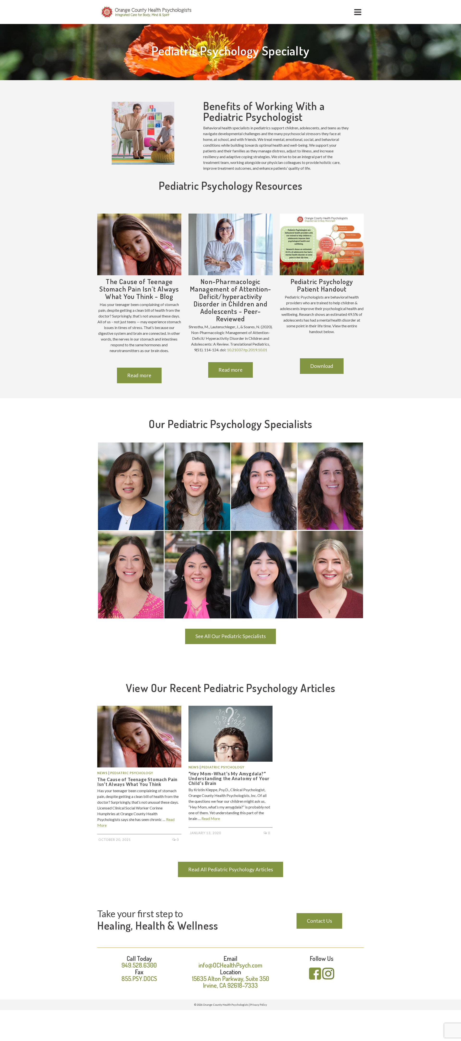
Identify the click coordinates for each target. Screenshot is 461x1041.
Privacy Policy (258, 1004)
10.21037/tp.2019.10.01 (247, 349)
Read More (210, 818)
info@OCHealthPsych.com (230, 965)
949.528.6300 (139, 965)
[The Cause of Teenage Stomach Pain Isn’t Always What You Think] (139, 736)
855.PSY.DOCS (139, 978)
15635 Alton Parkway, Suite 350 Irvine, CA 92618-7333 (230, 982)
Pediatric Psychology (131, 773)
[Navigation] (358, 12)
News (102, 773)
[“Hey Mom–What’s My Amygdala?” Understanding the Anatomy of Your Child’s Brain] (230, 734)
